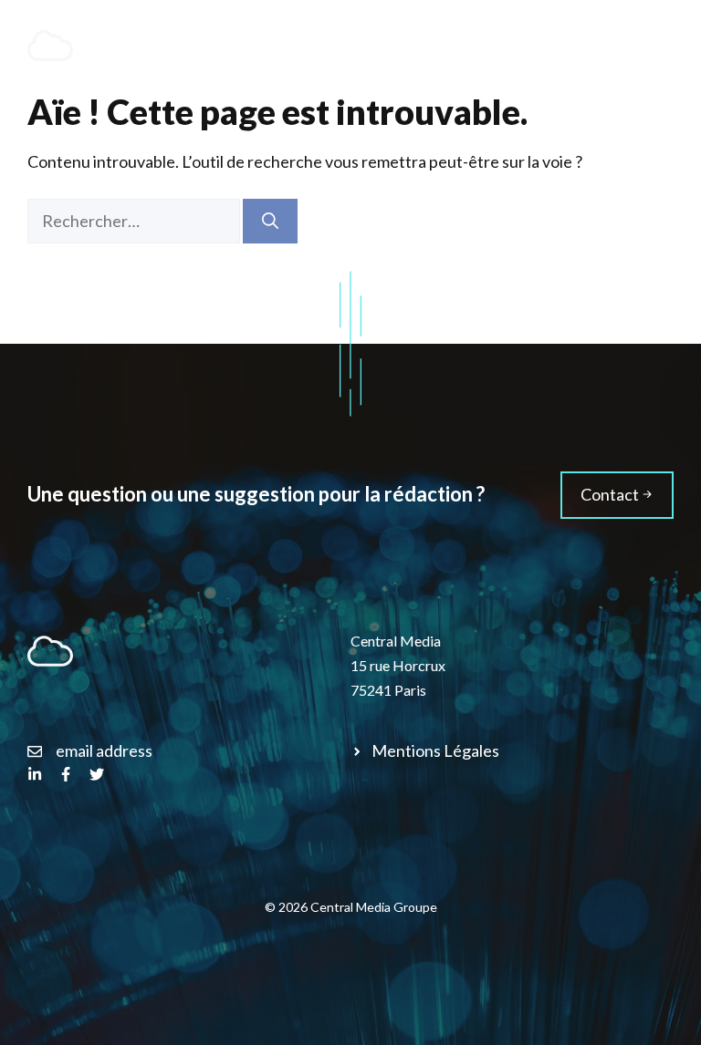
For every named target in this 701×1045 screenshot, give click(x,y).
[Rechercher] (270, 221)
